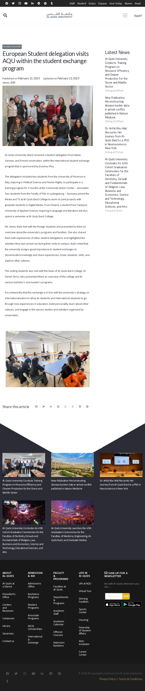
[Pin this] (58, 406)
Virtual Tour (85, 591)
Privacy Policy (107, 679)
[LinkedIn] (32, 3)
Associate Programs (33, 617)
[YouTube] (26, 3)
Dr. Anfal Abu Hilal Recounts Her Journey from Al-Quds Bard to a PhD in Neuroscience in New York (117, 138)
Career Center (83, 653)
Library (6, 625)
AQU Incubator (84, 642)
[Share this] (36, 406)
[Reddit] (39, 3)
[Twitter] (13, 3)
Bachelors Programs (33, 596)
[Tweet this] (43, 406)
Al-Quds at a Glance (8, 585)
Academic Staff (58, 612)
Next (84, 358)
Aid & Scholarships (35, 627)
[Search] (5, 15)
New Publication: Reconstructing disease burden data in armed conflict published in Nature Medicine (117, 107)
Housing (83, 619)
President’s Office (8, 596)
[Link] (59, 15)
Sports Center (83, 611)
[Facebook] (6, 3)
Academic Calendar (58, 623)
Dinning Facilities (84, 600)
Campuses (8, 618)
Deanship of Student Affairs (85, 630)
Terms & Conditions (131, 679)
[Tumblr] (51, 3)
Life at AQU (85, 583)
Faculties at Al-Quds (59, 588)
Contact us (8, 641)
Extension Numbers (59, 644)
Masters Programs (33, 606)
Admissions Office (34, 585)
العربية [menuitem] (138, 15)
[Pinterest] (45, 3)
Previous (11, 358)
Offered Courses (58, 633)
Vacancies (8, 633)
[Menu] (125, 15)
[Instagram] (19, 3)
